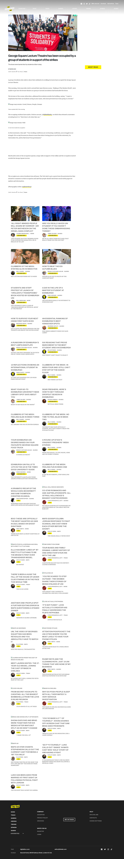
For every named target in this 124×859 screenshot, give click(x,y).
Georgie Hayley (53, 326)
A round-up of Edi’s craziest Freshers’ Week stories (55, 442)
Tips (116, 3)
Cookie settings (96, 821)
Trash (47, 8)
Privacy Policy (42, 818)
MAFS (59, 531)
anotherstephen (22, 498)
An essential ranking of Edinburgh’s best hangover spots (55, 321)
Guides (116, 8)
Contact (103, 3)
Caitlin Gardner (12, 71)
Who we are (95, 3)
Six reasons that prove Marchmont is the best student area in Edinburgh (56, 345)
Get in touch (69, 819)
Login (39, 834)
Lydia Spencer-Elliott (55, 500)
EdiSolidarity (47, 114)
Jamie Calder (52, 233)
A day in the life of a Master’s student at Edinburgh (53, 290)
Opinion (102, 8)
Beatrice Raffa (21, 323)
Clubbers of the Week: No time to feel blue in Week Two (55, 416)
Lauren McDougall (22, 233)
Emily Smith (20, 528)
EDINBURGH (21, 235)
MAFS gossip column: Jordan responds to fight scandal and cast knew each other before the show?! (56, 524)
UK (18, 500)
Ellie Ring (19, 644)
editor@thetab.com (60, 849)
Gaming (60, 8)
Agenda (74, 8)
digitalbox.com (25, 849)
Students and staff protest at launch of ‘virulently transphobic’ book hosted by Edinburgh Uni (25, 293)
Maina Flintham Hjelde (55, 271)
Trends (88, 8)
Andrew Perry (26, 187)
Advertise (110, 3)
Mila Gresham (21, 300)
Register (40, 831)
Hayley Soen (52, 531)
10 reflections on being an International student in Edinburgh (25, 367)
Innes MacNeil (21, 472)
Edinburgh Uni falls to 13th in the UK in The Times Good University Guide (24, 467)
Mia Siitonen (52, 350)
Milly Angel (20, 271)
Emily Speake (52, 295)
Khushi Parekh (53, 399)
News (34, 8)
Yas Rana (20, 71)
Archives (40, 821)
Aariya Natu (20, 372)
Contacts (93, 818)
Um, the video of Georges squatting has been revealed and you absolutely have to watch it (24, 637)
